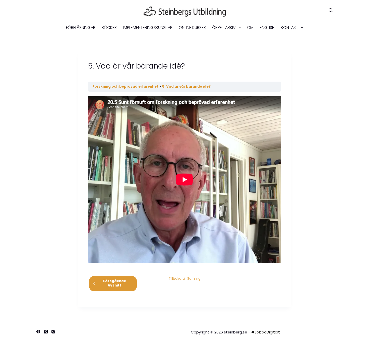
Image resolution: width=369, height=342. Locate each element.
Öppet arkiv (224, 27)
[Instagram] (53, 331)
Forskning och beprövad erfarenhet (125, 86)
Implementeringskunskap (147, 27)
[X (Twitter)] (46, 331)
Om (250, 27)
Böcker (109, 27)
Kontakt (289, 27)
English (267, 27)
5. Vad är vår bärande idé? (186, 86)
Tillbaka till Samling (185, 278)
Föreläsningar (80, 27)
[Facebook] (38, 331)
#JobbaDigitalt (265, 332)
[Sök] (331, 10)
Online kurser (192, 27)
